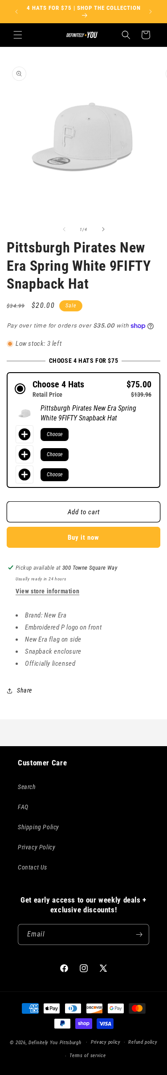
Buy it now (83, 537)
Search (27, 786)
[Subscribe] (139, 934)
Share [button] (24, 690)
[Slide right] (103, 229)
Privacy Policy (36, 847)
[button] (18, 35)
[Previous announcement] (16, 11)
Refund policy (142, 1042)
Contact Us (32, 867)
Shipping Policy (38, 827)
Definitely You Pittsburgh (55, 1042)
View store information (47, 591)
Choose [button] (54, 434)
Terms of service (87, 1055)
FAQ (23, 806)
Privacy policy (105, 1042)
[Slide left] (64, 229)
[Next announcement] (150, 11)
